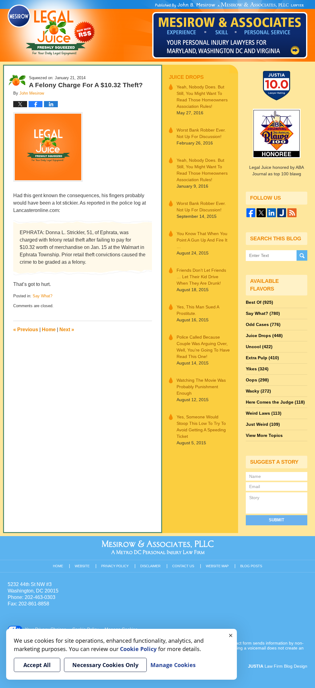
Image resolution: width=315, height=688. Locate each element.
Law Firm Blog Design (277, 666)
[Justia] (282, 212)
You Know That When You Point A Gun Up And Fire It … (202, 240)
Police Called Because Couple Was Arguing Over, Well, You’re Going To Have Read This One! (203, 347)
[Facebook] (251, 212)
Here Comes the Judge (275, 402)
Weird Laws (263, 413)
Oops (257, 379)
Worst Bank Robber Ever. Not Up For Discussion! (201, 133)
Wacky (258, 391)
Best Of (259, 302)
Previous (25, 329)
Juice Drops (186, 77)
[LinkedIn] (271, 212)
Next (66, 329)
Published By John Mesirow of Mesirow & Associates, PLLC (229, 30)
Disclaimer (150, 566)
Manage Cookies (173, 665)
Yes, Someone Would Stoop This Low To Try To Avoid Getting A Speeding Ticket (201, 426)
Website (82, 566)
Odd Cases (263, 324)
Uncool (259, 346)
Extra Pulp (262, 357)
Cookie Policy (138, 649)
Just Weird (263, 424)
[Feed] (292, 212)
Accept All (37, 665)
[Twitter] (261, 212)
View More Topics (264, 435)
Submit (276, 520)
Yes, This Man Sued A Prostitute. (198, 310)
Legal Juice (51, 30)
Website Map (217, 566)
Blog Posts (251, 566)
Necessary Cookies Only (105, 665)
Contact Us (183, 566)
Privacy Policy (115, 566)
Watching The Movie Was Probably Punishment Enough (201, 387)
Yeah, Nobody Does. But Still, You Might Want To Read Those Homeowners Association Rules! (202, 96)
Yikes (257, 368)
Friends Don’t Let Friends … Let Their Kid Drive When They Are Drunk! (201, 277)
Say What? (42, 296)
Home (49, 329)
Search (302, 255)
